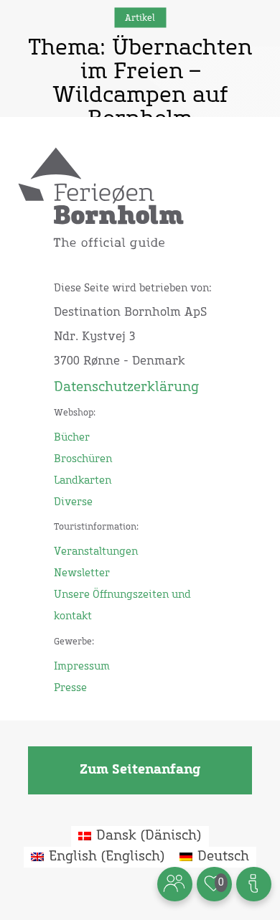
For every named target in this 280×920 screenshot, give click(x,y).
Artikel (140, 18)
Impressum (82, 667)
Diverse (73, 502)
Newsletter (82, 573)
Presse (70, 688)
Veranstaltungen (96, 552)
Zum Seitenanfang (140, 770)
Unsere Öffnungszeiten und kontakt (122, 605)
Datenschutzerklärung (126, 387)
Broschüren (83, 459)
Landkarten (82, 481)
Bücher (72, 438)
